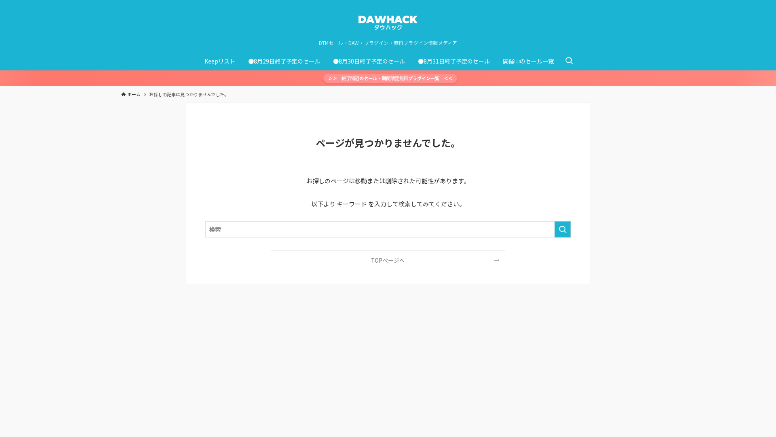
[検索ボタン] (569, 61)
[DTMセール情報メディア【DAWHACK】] (388, 22)
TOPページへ (388, 260)
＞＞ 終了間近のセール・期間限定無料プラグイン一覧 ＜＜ (390, 78)
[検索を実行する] (563, 229)
